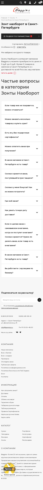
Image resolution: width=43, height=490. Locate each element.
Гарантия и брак (7, 402)
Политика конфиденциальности (13, 368)
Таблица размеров (8, 408)
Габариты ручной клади (10, 405)
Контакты (4, 377)
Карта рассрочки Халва (10, 414)
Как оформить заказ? (9, 390)
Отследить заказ (7, 362)
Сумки (3, 431)
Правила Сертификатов (10, 411)
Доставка (4, 393)
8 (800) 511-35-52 (7, 316)
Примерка (5, 359)
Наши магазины (7, 350)
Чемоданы (5, 434)
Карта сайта (5, 417)
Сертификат (26, 437)
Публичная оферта (8, 365)
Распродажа (27, 440)
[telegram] (20, 332)
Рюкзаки (4, 437)
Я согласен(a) (17, 307)
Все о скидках (6, 356)
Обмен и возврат (7, 399)
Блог (3, 374)
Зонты (12, 18)
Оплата (4, 396)
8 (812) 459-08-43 (25, 316)
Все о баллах (6, 353)
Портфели (26, 431)
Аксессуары (26, 434)
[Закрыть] (15, 462)
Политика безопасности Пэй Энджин (15, 371)
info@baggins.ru (7, 327)
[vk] (17, 332)
